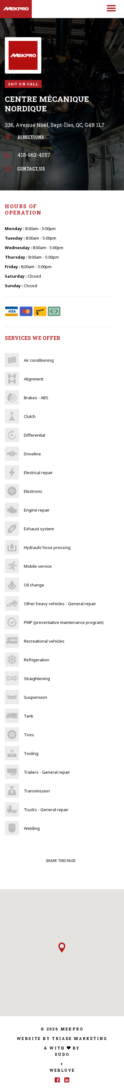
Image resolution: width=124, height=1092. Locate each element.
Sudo (62, 1054)
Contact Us (31, 168)
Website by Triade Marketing (62, 1038)
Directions (30, 136)
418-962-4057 (34, 154)
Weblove (62, 1070)
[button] (62, 947)
